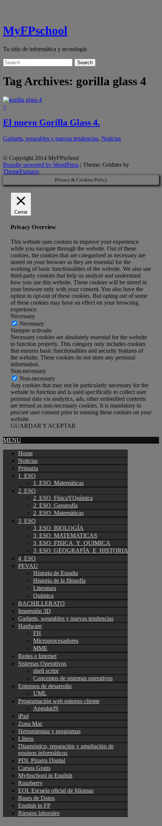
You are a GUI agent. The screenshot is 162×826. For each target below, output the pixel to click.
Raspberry (30, 783)
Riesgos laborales (39, 813)
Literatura (44, 588)
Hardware (30, 626)
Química (43, 595)
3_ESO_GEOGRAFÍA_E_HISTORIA (80, 550)
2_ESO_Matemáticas (58, 513)
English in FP (34, 805)
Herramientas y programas (49, 731)
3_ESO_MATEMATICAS (65, 535)
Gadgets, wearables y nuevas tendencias (50, 138)
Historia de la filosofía (59, 580)
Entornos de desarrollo (45, 686)
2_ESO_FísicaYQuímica (63, 498)
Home (25, 453)
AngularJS (45, 708)
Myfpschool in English (45, 775)
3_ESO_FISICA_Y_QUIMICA (71, 543)
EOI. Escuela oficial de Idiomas (55, 790)
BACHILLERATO (41, 603)
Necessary (32, 323)
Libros (26, 738)
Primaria (28, 468)
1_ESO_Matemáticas (58, 483)
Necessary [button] (23, 316)
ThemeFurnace (21, 171)
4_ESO (27, 558)
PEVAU (28, 566)
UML (40, 693)
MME (40, 648)
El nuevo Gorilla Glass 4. (51, 122)
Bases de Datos (36, 798)
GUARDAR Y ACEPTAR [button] (43, 426)
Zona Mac (30, 723)
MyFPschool (35, 30)
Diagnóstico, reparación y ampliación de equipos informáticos (66, 749)
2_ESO (27, 491)
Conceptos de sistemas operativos (73, 678)
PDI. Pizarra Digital (41, 760)
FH (37, 633)
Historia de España (55, 573)
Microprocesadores (55, 640)
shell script (45, 670)
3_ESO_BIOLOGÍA (58, 528)
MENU (12, 440)
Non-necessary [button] (28, 371)
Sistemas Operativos (42, 663)
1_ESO (27, 476)
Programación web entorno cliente (58, 701)
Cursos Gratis (34, 768)
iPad (23, 716)
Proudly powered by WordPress (41, 165)
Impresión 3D (34, 611)
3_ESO (27, 521)
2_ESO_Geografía (55, 505)
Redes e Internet (37, 656)
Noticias (111, 138)
